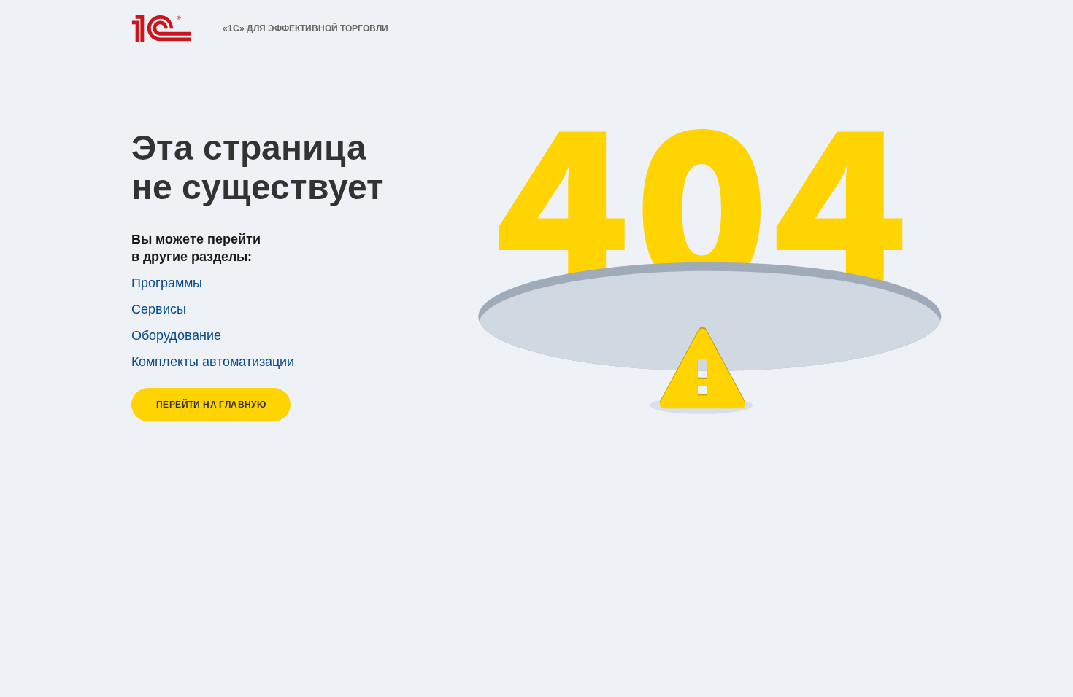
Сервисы (158, 309)
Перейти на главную (211, 405)
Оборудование (176, 335)
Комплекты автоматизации (212, 361)
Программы (166, 283)
